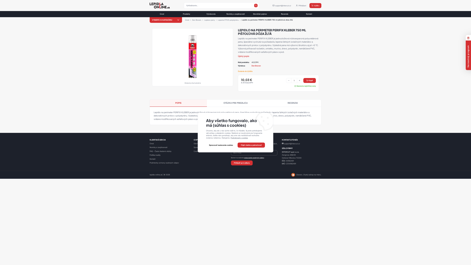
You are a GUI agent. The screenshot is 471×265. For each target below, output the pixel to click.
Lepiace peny (209, 20)
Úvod (162, 14)
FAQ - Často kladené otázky (160, 151)
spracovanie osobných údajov (254, 158)
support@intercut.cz (292, 144)
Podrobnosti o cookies (239, 138)
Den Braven (196, 20)
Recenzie (284, 14)
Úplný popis (243, 56)
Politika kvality (155, 155)
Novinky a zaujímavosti (235, 14)
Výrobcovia (211, 14)
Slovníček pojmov (260, 14)
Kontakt (309, 14)
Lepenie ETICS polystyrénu (228, 20)
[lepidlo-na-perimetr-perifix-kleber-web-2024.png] (192, 56)
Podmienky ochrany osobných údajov (164, 163)
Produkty (186, 14)
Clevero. (299, 175)
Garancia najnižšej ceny (306, 86)
